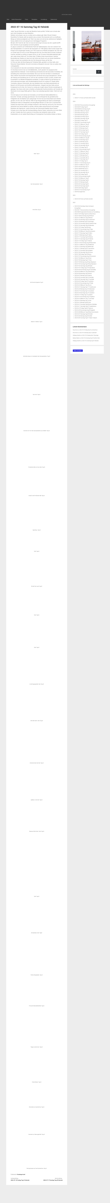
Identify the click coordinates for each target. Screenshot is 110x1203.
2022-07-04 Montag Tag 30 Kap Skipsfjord (85, 262)
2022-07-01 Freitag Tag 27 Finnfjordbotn (84, 267)
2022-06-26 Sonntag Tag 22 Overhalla (84, 277)
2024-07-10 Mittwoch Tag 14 (81, 164)
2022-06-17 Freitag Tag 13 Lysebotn (83, 294)
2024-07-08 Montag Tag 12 (81, 168)
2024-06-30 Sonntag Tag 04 (81, 184)
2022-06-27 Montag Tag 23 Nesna (83, 275)
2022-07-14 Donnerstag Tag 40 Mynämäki (85, 242)
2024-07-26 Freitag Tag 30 (81, 134)
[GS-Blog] (33, 14)
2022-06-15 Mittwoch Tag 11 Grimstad (84, 298)
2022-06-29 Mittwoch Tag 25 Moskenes (84, 271)
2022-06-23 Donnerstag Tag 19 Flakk (83, 283)
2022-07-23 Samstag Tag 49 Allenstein (84, 225)
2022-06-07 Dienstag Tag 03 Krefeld (83, 314)
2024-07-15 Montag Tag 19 (81, 155)
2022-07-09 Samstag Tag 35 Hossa (83, 252)
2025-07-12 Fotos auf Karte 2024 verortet (84, 97)
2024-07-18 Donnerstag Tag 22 (82, 149)
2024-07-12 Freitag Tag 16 (81, 161)
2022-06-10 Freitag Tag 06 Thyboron (83, 308)
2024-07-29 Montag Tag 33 (81, 128)
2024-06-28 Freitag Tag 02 (81, 187)
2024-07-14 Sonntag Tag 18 (81, 157)
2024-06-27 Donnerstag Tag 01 (82, 189)
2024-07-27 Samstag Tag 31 (81, 132)
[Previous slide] (74, 46)
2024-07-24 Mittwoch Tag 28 (81, 137)
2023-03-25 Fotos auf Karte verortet (83, 199)
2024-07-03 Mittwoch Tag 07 (81, 178)
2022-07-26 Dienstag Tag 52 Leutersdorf (84, 219)
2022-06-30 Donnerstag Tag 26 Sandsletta (85, 269)
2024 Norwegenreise (79, 191)
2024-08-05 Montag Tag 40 (81, 114)
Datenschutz (54, 19)
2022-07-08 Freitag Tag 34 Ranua (82, 254)
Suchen (75, 69)
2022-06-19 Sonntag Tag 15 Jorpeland (84, 291)
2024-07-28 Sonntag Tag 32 (81, 130)
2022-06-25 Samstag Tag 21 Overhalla (84, 279)
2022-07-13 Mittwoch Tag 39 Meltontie (84, 244)
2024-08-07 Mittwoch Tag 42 (81, 110)
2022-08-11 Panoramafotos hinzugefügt (84, 210)
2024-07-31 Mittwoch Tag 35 (81, 124)
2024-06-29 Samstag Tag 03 (81, 186)
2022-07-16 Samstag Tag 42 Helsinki (83, 239)
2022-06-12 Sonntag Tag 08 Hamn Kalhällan (85, 304)
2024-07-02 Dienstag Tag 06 (81, 180)
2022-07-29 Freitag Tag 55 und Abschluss (85, 213)
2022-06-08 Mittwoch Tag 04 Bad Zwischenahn (86, 312)
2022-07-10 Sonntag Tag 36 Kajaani (83, 250)
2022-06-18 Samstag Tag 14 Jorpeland (84, 292)
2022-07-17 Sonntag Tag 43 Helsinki (53, 1180)
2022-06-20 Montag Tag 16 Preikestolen (84, 289)
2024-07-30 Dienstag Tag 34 (81, 126)
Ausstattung (44, 19)
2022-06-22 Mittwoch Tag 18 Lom (83, 285)
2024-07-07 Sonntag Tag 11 (81, 170)
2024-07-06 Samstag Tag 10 (81, 172)
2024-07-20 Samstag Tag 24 (81, 145)
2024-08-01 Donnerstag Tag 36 (82, 122)
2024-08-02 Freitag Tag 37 (81, 120)
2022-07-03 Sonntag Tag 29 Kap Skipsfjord (85, 264)
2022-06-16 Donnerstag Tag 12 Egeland (84, 296)
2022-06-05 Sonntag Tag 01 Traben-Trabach (85, 317)
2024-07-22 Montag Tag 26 (81, 141)
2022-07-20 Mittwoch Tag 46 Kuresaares (84, 231)
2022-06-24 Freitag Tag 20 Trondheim (83, 281)
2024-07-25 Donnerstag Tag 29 (82, 135)
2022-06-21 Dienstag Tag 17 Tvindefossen (85, 287)
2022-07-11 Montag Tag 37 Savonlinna (84, 248)
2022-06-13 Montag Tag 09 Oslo (82, 302)
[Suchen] (98, 72)
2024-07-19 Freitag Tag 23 (81, 147)
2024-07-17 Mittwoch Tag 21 (81, 151)
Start (8, 19)
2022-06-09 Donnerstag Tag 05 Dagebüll (84, 310)
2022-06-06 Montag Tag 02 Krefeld (83, 316)
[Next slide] (100, 46)
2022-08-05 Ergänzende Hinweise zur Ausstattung (87, 212)
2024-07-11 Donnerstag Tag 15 (82, 162)
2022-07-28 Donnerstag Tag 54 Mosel (84, 215)
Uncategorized (21, 1174)
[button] (87, 46)
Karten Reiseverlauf (16, 19)
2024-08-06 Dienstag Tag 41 (81, 112)
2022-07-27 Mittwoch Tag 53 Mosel (83, 217)
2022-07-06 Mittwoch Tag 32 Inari (82, 258)
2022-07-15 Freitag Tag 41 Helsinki (20, 1180)
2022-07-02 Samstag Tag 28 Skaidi (83, 265)
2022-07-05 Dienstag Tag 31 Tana (82, 260)
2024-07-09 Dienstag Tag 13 (81, 166)
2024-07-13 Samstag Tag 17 (81, 159)
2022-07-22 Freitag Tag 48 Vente (82, 227)
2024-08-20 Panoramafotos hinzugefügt (84, 105)
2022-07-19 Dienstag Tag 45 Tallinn (83, 233)
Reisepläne (34, 19)
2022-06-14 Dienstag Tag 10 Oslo (82, 300)
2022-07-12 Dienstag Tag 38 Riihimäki (83, 246)
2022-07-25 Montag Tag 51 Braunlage (84, 221)
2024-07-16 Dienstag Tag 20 (81, 153)
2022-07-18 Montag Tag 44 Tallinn (83, 235)
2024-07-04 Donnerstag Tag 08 (82, 176)
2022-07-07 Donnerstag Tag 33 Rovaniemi (85, 256)
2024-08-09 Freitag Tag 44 (81, 107)
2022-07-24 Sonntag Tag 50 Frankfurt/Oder (85, 223)
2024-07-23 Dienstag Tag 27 (81, 139)
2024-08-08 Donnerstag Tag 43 (82, 109)
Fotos (26, 19)
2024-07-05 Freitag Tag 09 (81, 174)
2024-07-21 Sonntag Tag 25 (81, 143)
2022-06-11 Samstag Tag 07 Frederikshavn (85, 306)
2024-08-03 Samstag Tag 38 (81, 118)
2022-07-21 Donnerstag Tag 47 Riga (83, 229)
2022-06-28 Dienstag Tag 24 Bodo (83, 273)
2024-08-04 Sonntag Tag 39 (81, 116)
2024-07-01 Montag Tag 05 (81, 182)
